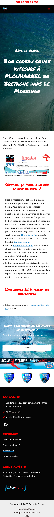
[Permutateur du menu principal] (48, 9)
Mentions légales (27, 509)
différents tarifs (28, 235)
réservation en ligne (23, 245)
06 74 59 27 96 (27, 2)
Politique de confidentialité (27, 512)
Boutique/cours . (22, 242)
